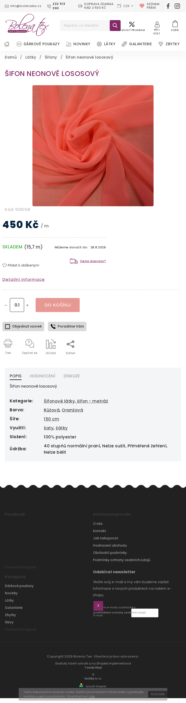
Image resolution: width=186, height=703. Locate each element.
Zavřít (163, 361)
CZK (127, 6)
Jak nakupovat (105, 538)
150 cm (51, 419)
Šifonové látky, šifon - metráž (76, 401)
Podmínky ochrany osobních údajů (121, 560)
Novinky (11, 593)
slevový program (132, 30)
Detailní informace (23, 279)
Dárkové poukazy (19, 586)
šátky (62, 428)
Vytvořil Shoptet (96, 686)
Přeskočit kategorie (20, 567)
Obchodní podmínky (110, 552)
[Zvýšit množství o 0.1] (27, 305)
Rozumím (158, 694)
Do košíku (58, 305)
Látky (9, 600)
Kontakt (99, 531)
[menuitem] (7, 44)
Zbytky (10, 615)
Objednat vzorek (27, 326)
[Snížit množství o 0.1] (6, 305)
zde (92, 696)
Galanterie (14, 607)
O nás (97, 523)
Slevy (9, 622)
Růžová (52, 410)
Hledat (115, 25)
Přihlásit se (98, 606)
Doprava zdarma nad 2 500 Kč (98, 6)
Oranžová (72, 410)
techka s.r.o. (93, 678)
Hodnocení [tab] (42, 376)
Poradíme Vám (71, 326)
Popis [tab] (16, 376)
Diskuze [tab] (72, 376)
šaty (49, 428)
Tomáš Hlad (93, 668)
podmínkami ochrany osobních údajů (119, 612)
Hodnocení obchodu (110, 545)
